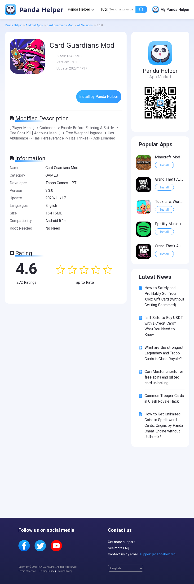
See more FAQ (118, 548)
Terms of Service (27, 571)
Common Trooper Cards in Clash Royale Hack (164, 398)
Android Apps (34, 25)
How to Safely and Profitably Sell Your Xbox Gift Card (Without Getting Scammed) (164, 296)
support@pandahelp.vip (158, 554)
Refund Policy (65, 571)
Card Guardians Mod (60, 25)
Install (164, 165)
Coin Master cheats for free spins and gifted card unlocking (164, 377)
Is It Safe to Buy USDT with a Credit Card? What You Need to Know (164, 326)
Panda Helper (40, 9)
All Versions (85, 25)
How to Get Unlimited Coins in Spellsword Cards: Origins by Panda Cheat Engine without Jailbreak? (164, 425)
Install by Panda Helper (98, 96)
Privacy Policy (47, 571)
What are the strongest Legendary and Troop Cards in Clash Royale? (164, 353)
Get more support (121, 542)
